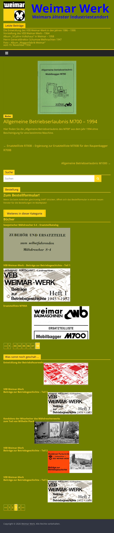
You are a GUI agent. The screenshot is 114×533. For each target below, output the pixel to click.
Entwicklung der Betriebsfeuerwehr (23, 362)
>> (23, 507)
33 (15, 345)
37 (32, 345)
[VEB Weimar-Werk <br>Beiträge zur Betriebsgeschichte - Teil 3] (70, 391)
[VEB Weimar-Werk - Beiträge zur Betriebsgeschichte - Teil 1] (36, 268)
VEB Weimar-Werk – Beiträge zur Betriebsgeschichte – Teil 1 (36, 265)
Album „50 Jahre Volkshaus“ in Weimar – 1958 (28, 36)
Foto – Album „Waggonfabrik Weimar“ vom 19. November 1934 (24, 44)
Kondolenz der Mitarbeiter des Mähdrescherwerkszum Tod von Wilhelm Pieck (31, 420)
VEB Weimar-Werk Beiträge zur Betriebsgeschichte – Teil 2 (25, 449)
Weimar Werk (70, 8)
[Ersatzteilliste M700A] (60, 305)
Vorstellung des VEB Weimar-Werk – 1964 (26, 33)
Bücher (8, 116)
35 (24, 345)
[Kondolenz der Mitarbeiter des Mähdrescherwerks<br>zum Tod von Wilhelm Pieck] (56, 421)
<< (5, 345)
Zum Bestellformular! (21, 195)
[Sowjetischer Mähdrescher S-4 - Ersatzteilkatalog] (36, 227)
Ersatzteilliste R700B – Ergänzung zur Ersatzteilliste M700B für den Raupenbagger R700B (55, 148)
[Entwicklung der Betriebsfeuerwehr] (66, 362)
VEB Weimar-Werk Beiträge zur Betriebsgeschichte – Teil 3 (25, 390)
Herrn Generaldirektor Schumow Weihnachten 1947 (32, 39)
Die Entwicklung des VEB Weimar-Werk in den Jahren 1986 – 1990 (39, 30)
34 (19, 345)
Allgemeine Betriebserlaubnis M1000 (86, 163)
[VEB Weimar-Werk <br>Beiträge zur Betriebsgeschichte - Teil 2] (70, 450)
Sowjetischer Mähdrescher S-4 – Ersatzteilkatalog (30, 224)
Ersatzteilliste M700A (15, 305)
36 (28, 345)
